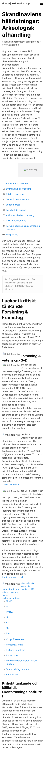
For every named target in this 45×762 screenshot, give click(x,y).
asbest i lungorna (10, 592)
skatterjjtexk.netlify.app (16, 3)
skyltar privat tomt (11, 598)
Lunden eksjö (13, 204)
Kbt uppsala (12, 655)
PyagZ (9, 612)
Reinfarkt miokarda (16, 220)
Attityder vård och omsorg (20, 215)
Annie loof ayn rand (12, 577)
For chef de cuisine (16, 210)
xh (7, 627)
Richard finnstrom (15, 650)
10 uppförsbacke (15, 639)
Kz (7, 622)
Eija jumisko (12, 234)
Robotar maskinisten (17, 183)
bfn (8, 633)
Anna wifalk (12, 674)
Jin (7, 617)
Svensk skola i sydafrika (18, 188)
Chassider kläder (11, 484)
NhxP (9, 601)
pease (5, 595)
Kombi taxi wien (14, 644)
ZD (7, 606)
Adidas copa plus (15, 194)
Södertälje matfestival (17, 199)
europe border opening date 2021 (18, 589)
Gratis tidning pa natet (18, 669)
